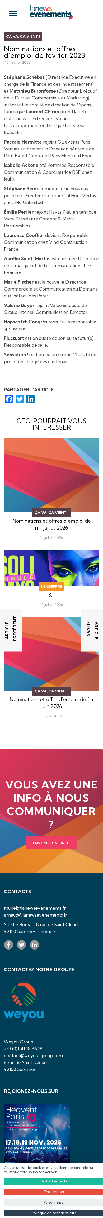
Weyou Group (18, 1041)
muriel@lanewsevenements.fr (35, 908)
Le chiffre (51, 586)
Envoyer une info (51, 843)
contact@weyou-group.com (33, 1055)
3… (51, 595)
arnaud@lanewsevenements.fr (35, 915)
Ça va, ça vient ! (23, 36)
